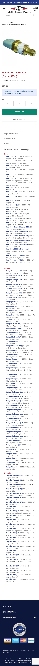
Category (8, 606)
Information (9, 612)
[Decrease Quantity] (8, 103)
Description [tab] (9, 139)
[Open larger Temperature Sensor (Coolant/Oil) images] (19, 49)
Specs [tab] (6, 143)
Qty (3, 99)
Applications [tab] (10, 134)
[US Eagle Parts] (19, 9)
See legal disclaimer (28, 662)
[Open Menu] (4, 9)
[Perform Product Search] (33, 15)
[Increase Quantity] (31, 103)
